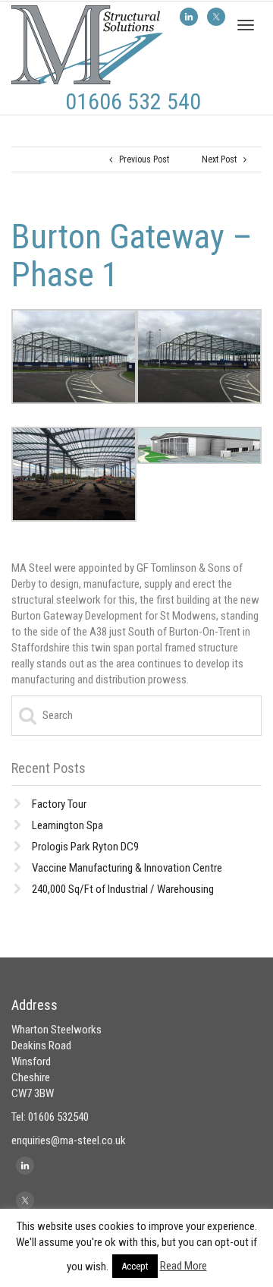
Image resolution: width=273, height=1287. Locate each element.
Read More (183, 1266)
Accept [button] (135, 1266)
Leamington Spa (67, 825)
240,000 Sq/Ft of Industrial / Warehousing (123, 889)
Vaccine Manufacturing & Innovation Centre (127, 868)
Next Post (222, 159)
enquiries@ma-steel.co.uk (68, 1140)
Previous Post (140, 159)
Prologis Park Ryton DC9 (85, 846)
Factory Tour (59, 804)
